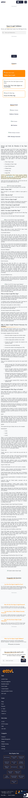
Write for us (3, 711)
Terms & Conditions (11, 795)
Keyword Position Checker (7, 691)
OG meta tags (10, 176)
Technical (3, 736)
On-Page (3, 746)
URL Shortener (7, 757)
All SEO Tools (4, 679)
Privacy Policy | (4, 795)
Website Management (5, 739)
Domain (3, 741)
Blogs (2, 701)
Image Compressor (7, 777)
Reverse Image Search (14, 757)
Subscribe (23, 660)
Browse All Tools (14, 782)
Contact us (3, 713)
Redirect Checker (21, 767)
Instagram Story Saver (21, 762)
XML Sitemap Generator (21, 777)
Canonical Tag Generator (21, 757)
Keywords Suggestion (5, 681)
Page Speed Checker (10, 772)
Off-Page (3, 748)
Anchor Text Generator (7, 762)
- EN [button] (20, 2)
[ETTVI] (3, 2)
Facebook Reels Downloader (14, 777)
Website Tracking (5, 744)
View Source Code (14, 762)
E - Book (3, 708)
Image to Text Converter (17, 772)
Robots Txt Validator (7, 767)
